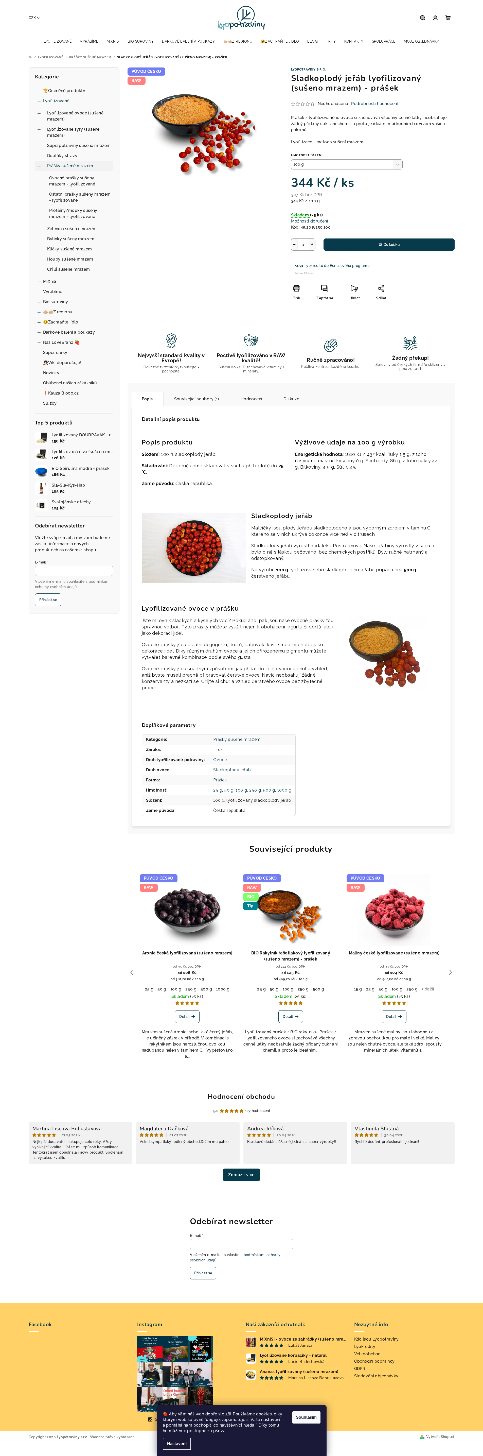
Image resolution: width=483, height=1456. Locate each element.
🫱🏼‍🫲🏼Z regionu (58, 312)
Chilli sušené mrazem (68, 269)
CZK (32, 18)
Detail (184, 1017)
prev (132, 972)
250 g (255, 790)
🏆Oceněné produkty (64, 90)
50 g (229, 790)
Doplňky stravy (62, 155)
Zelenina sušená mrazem (72, 228)
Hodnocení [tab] (251, 399)
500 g (269, 790)
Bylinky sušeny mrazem (71, 238)
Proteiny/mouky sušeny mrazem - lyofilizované (73, 213)
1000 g (284, 790)
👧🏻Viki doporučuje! (62, 362)
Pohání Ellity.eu (304, 273)
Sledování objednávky (376, 1376)
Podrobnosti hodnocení (374, 103)
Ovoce (220, 759)
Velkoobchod (367, 1353)
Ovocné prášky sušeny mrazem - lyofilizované (72, 181)
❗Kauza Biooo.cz (61, 393)
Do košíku (392, 245)
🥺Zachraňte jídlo (60, 322)
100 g (241, 790)
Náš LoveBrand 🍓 (61, 342)
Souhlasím (306, 1417)
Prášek (220, 780)
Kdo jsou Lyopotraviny (376, 1339)
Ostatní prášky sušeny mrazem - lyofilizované (80, 197)
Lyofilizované (56, 100)
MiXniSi (50, 281)
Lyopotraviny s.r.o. (308, 69)
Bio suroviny (55, 301)
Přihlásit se (48, 600)
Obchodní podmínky (374, 1361)
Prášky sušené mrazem (70, 165)
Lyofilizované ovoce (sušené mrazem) (75, 116)
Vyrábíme (52, 291)
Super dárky (55, 352)
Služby (50, 403)
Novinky (51, 372)
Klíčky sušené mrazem (69, 249)
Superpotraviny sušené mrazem (79, 145)
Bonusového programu (350, 266)
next (450, 972)
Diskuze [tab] (291, 399)
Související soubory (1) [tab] (196, 399)
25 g (217, 790)
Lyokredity (364, 1346)
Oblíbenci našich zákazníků (70, 383)
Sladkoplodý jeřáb (232, 769)
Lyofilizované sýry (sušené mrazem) (73, 132)
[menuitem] (58, 41)
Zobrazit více (241, 1174)
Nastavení (177, 1443)
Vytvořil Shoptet (440, 1437)
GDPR (360, 1368)
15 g (358, 989)
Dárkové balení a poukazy (69, 332)
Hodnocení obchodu (241, 1096)
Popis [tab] (147, 399)
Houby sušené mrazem (70, 259)
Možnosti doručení (309, 221)
